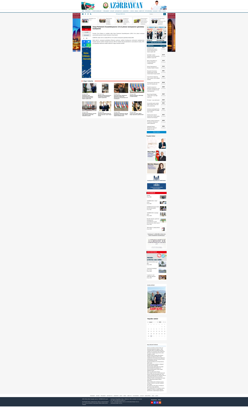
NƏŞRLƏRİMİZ (148, 395)
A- (83, 38)
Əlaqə (159, 399)
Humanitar (116, 395)
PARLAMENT (106, 11)
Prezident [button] (88, 11)
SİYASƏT (112, 11)
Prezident (92, 395)
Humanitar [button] (126, 11)
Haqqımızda (154, 399)
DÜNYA (132, 11)
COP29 (164, 11)
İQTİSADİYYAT (118, 11)
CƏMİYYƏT (141, 11)
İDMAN (136, 11)
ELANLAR (155, 11)
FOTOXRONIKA (148, 11)
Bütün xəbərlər (163, 45)
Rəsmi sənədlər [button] (97, 11)
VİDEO (159, 11)
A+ (87, 38)
